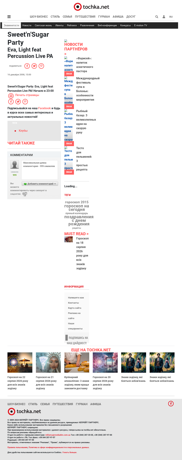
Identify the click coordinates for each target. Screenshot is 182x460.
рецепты (76, 228)
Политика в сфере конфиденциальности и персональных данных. (59, 447)
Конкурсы (125, 25)
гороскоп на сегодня (76, 207)
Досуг (131, 16)
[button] (163, 17)
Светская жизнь (43, 25)
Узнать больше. (69, 452)
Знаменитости (11, 25)
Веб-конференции (107, 25)
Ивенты (59, 25)
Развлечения (87, 25)
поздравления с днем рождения (78, 220)
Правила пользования (17, 447)
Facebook (44, 108)
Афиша (118, 16)
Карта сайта (74, 308)
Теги (67, 195)
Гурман (104, 16)
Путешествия (85, 16)
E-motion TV (140, 25)
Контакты (73, 302)
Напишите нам (76, 297)
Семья (67, 16)
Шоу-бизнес (39, 16)
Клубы (23, 130)
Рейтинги (72, 25)
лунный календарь (76, 213)
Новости (26, 25)
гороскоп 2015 (77, 202)
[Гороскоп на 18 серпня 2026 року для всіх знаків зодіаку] (68, 239)
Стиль (55, 16)
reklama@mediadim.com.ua (57, 435)
